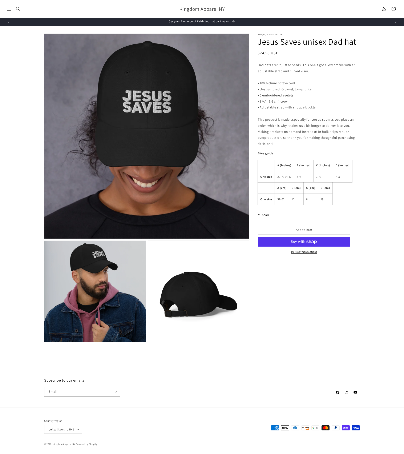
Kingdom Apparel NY (64, 444)
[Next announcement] (395, 22)
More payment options (304, 251)
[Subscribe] (115, 392)
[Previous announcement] (8, 22)
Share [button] (266, 215)
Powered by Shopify (86, 444)
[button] (8, 8)
